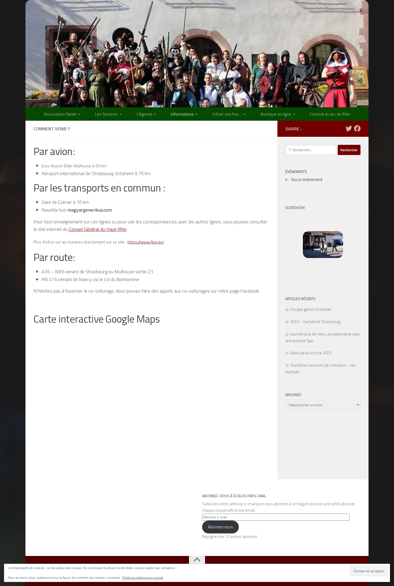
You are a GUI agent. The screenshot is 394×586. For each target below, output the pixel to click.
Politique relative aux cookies (142, 577)
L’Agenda (144, 114)
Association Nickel (60, 114)
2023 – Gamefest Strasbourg (315, 322)
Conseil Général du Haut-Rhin (98, 229)
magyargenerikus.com (89, 209)
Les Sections (106, 114)
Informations (182, 114)
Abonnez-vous (220, 527)
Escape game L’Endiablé (310, 309)
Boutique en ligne (276, 114)
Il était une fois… (227, 114)
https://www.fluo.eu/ (146, 242)
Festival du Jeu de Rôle (330, 114)
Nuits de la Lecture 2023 (310, 353)
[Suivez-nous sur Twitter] (348, 128)
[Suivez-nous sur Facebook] (357, 128)
